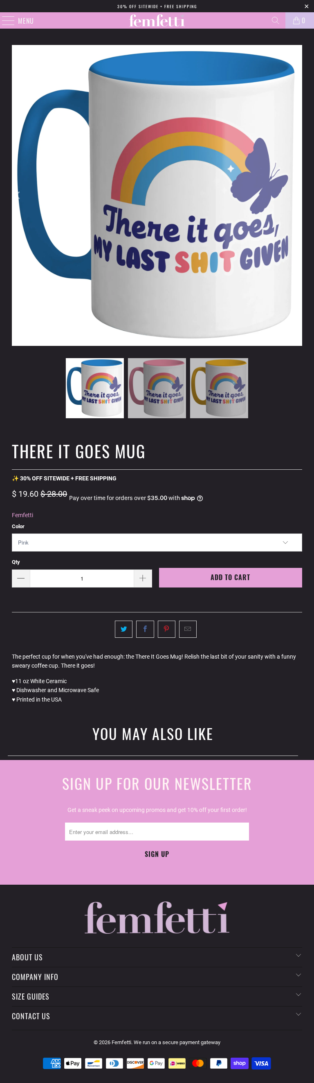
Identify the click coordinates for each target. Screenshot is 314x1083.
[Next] (296, 195)
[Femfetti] (157, 20)
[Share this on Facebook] (145, 629)
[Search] (275, 20)
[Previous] (18, 195)
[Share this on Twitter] (123, 629)
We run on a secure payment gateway (177, 1042)
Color (18, 526)
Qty (16, 562)
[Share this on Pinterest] (166, 629)
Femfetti (22, 515)
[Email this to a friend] (188, 629)
